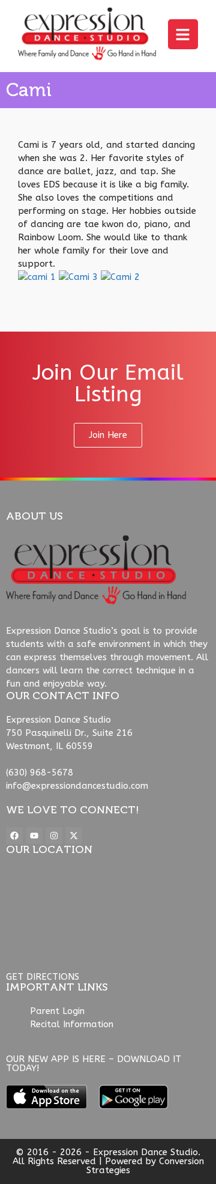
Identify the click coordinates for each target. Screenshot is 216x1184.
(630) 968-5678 (39, 772)
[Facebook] (14, 835)
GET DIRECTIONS (42, 976)
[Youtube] (34, 835)
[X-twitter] (73, 835)
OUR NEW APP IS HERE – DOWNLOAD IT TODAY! (93, 1063)
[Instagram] (54, 835)
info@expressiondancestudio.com (77, 785)
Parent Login (57, 1011)
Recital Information (71, 1024)
